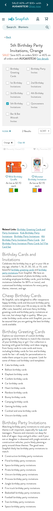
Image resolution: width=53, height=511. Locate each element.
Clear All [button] (21, 142)
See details (43, 59)
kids (41, 430)
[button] (3, 19)
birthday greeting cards (22, 270)
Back (8, 37)
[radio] (11, 190)
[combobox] (26, 27)
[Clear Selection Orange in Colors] (11, 142)
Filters (5, 131)
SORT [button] (43, 131)
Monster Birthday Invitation (37, 178)
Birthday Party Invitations (26, 236)
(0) (15, 149)
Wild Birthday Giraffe (15, 178)
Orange (7, 142)
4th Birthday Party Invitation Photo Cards (23, 238)
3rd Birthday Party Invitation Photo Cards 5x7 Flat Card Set (25, 243)
